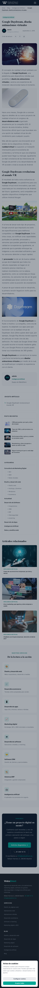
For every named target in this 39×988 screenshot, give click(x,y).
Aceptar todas (19, 983)
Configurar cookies (19, 979)
